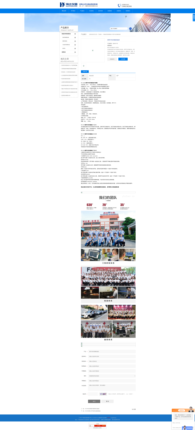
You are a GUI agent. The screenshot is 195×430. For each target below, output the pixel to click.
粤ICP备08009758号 (116, 419)
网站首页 (64, 10)
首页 (96, 34)
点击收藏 (123, 59)
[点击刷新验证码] (103, 394)
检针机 (64, 48)
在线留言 (119, 10)
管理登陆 (106, 419)
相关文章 (65, 59)
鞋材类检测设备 (66, 37)
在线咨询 (112, 59)
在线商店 (110, 10)
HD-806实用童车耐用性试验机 (92, 408)
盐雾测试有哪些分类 (65, 95)
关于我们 (73, 10)
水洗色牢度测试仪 (66, 44)
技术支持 (100, 10)
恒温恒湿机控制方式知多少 (67, 85)
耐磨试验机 (65, 41)
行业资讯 (91, 10)
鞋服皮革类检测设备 (107, 34)
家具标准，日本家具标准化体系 (68, 72)
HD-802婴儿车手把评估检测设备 (92, 411)
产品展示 (82, 10)
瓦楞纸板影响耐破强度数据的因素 (68, 68)
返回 (133, 409)
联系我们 (128, 10)
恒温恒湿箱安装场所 (65, 78)
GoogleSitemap (113, 417)
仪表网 (102, 419)
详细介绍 (85, 71)
